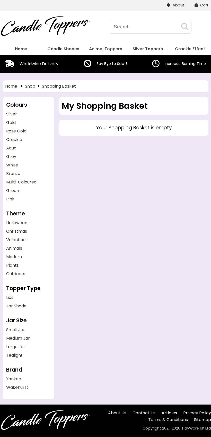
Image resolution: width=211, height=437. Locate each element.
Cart (203, 5)
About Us (117, 413)
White (12, 165)
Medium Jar (18, 338)
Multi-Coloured (21, 182)
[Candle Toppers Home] (45, 35)
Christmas (16, 231)
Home (21, 49)
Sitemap (202, 420)
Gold (11, 122)
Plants (12, 265)
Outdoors (15, 274)
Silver (11, 114)
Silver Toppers (148, 49)
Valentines (17, 240)
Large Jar (15, 347)
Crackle (14, 139)
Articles (169, 413)
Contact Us (144, 413)
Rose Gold (16, 131)
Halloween (16, 223)
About (178, 5)
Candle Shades (63, 49)
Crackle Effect (190, 49)
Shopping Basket (59, 86)
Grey (11, 156)
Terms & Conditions (168, 420)
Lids (9, 297)
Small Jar (15, 330)
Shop (30, 86)
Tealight (14, 355)
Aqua (11, 148)
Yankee (13, 379)
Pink (10, 199)
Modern (14, 257)
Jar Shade (16, 306)
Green (12, 191)
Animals (14, 248)
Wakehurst (17, 387)
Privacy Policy (197, 413)
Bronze (13, 174)
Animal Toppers (105, 49)
